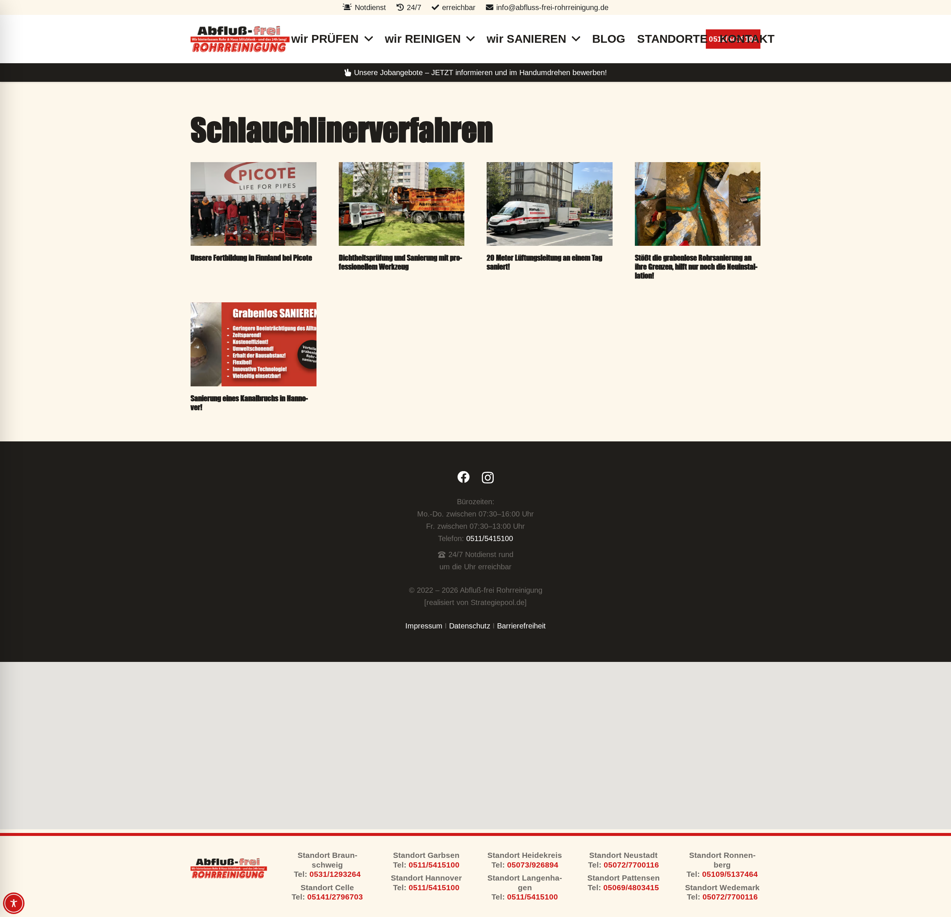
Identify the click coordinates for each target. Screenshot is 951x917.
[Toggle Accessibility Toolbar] (14, 903)
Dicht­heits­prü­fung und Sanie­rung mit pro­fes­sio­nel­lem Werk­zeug (400, 262)
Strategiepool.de (498, 602)
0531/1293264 (334, 874)
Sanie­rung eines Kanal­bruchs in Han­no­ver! (249, 402)
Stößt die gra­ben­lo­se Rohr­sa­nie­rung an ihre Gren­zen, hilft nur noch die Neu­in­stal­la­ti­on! (696, 266)
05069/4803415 (631, 887)
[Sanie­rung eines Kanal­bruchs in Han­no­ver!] (254, 344)
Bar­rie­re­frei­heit (521, 626)
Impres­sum (423, 626)
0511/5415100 (489, 538)
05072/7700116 (631, 864)
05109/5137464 (730, 874)
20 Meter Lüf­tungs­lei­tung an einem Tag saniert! (544, 262)
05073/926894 (532, 864)
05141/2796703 (335, 896)
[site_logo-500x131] (240, 39)
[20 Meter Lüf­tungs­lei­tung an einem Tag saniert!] (550, 204)
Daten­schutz (469, 626)
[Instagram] (488, 478)
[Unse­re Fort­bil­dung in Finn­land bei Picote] (254, 204)
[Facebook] (463, 477)
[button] (368, 39)
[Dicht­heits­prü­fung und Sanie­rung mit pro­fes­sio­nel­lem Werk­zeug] (402, 204)
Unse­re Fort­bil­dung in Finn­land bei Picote (251, 257)
